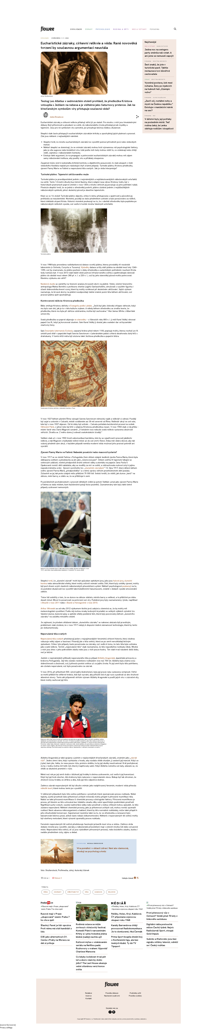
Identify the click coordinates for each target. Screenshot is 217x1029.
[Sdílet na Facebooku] (135, 878)
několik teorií (46, 788)
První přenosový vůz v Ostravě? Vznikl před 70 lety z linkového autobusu (161, 916)
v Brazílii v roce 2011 (50, 602)
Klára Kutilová (162, 46)
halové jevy (118, 580)
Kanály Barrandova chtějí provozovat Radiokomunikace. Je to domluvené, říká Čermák (126, 928)
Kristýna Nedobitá (160, 61)
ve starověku (80, 319)
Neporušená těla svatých (52, 638)
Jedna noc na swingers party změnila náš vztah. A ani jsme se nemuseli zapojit (159, 52)
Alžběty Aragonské (106, 658)
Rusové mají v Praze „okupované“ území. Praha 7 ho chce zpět (55, 917)
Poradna (148, 61)
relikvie (111, 892)
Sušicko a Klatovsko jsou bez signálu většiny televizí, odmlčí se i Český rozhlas (162, 942)
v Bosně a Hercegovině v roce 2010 (81, 602)
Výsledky (85, 267)
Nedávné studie (48, 284)
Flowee (48, 29)
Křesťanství (73, 892)
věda (46, 892)
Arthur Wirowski (48, 608)
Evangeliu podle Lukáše (81, 305)
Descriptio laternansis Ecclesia (59, 330)
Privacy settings (6, 1027)
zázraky (57, 892)
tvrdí (50, 580)
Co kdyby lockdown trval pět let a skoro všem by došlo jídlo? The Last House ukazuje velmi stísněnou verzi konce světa (91, 963)
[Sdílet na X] (138, 878)
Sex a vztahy (150, 46)
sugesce (98, 892)
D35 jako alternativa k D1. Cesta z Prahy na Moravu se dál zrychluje (55, 940)
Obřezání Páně (47, 427)
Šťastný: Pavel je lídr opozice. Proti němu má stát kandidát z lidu (56, 928)
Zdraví (147, 79)
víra (87, 892)
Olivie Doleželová (159, 97)
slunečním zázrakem (94, 468)
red (154, 115)
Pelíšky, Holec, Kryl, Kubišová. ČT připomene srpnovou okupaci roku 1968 (126, 917)
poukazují (126, 586)
